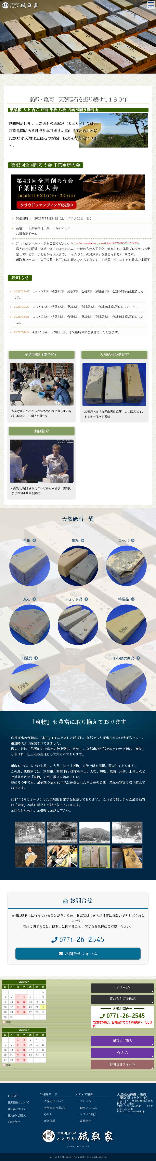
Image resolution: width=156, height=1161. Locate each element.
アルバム (85, 1101)
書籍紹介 (85, 1120)
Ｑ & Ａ (122, 1052)
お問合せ (14, 1122)
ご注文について (54, 1101)
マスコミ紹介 (88, 1114)
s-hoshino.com (98, 1157)
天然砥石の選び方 (55, 1107)
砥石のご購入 (122, 1041)
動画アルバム (88, 1107)
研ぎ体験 (49, 1120)
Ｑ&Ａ (48, 1114)
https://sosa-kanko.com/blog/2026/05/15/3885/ (105, 243)
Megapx (67, 1157)
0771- (82, 940)
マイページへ (122, 987)
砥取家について (18, 1102)
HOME (13, 1096)
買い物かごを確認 (122, 998)
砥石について (17, 1109)
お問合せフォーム (122, 1064)
